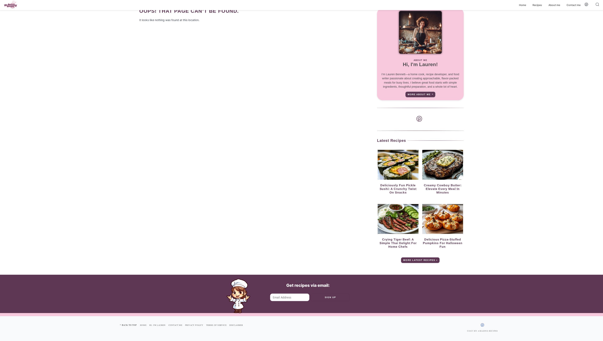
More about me (419, 94)
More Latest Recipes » (420, 260)
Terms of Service (216, 325)
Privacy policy (194, 325)
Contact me (574, 5)
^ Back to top (128, 325)
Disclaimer (236, 325)
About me (554, 5)
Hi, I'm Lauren (157, 325)
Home (522, 5)
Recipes (537, 5)
